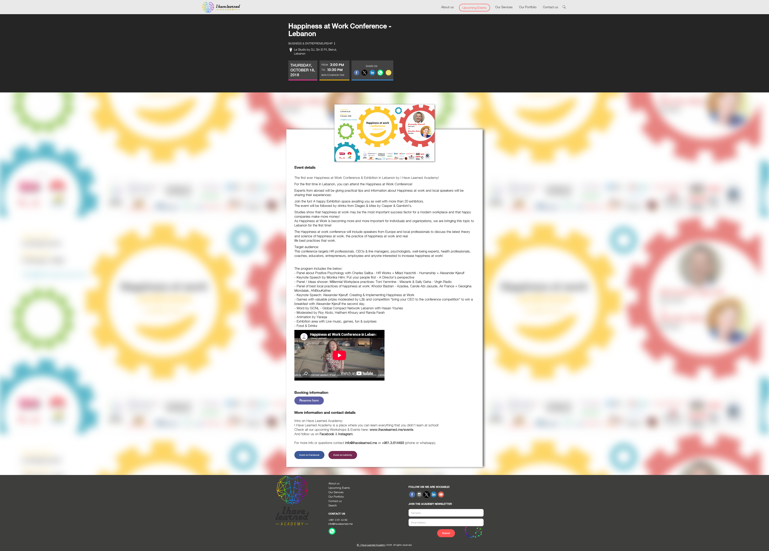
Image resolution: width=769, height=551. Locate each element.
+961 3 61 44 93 (337, 519)
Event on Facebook (309, 455)
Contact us (550, 7)
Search (332, 505)
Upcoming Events (474, 7)
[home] (221, 7)
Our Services (504, 7)
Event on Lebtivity (342, 455)
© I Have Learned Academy (371, 544)
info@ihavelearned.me (340, 523)
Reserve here (309, 400)
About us (447, 7)
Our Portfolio (527, 7)
